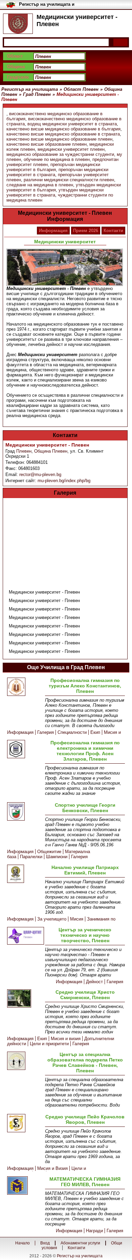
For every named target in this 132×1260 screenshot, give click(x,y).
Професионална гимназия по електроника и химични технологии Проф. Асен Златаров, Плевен (85, 751)
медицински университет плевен (71, 149)
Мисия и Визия (52, 1168)
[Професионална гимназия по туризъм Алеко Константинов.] (24, 687)
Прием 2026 (85, 230)
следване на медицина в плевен (39, 184)
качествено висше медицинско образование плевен (59, 139)
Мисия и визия (66, 1038)
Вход (45, 1243)
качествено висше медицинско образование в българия (63, 128)
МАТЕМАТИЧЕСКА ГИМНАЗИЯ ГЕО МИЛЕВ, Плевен (84, 1181)
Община (16, 66)
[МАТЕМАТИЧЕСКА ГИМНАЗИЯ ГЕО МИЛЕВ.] (24, 1186)
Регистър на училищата (80, 1256)
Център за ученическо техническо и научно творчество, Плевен (85, 935)
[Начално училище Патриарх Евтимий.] (24, 874)
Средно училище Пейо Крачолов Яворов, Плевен (85, 1119)
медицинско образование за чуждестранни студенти (60, 154)
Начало (22, 1243)
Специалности (72, 732)
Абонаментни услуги (80, 1243)
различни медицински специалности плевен (69, 179)
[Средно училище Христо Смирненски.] (24, 999)
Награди (94, 1230)
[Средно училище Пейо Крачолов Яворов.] (24, 1123)
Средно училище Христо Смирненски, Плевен (85, 994)
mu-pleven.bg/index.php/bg (64, 480)
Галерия (45, 732)
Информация (53, 230)
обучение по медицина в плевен (57, 159)
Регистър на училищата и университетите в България (49, 4)
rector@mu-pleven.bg (40, 474)
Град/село (18, 77)
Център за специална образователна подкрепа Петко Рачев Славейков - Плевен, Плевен (85, 1062)
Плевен (23, 451)
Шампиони (56, 856)
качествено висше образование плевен (46, 144)
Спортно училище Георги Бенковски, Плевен (85, 807)
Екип (95, 732)
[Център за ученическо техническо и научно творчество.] (24, 936)
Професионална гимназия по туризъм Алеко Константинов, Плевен (85, 686)
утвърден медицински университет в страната (55, 192)
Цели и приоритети (49, 1043)
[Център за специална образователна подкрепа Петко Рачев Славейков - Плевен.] (24, 1061)
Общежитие (49, 851)
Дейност (94, 981)
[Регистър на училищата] (18, 24)
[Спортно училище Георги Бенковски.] (24, 812)
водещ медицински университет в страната (72, 123)
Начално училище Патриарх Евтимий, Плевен (85, 870)
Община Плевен (50, 451)
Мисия (76, 919)
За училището (51, 919)
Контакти (113, 230)
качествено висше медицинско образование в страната (63, 134)
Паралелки (31, 856)
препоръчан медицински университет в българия (53, 167)
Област (15, 56)
